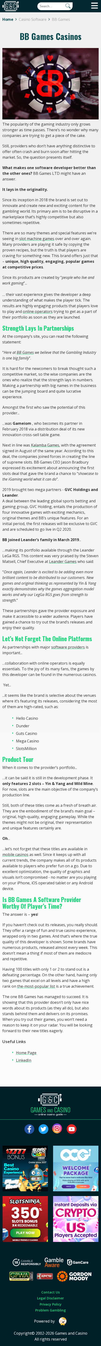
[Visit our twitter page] (43, 1129)
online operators (38, 311)
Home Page (26, 1052)
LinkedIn (23, 1060)
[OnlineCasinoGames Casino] (76, 1190)
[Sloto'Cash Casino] (25, 1190)
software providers (68, 647)
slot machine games (36, 238)
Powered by (44, 1321)
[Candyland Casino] (76, 1240)
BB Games (25, 352)
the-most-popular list (36, 986)
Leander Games (63, 561)
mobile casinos (15, 854)
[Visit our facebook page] (29, 1129)
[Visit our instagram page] (57, 1129)
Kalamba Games (45, 445)
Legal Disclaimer (50, 1298)
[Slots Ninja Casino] (25, 1240)
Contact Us (50, 1292)
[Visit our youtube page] (72, 1129)
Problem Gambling (50, 1310)
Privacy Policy (51, 1304)
